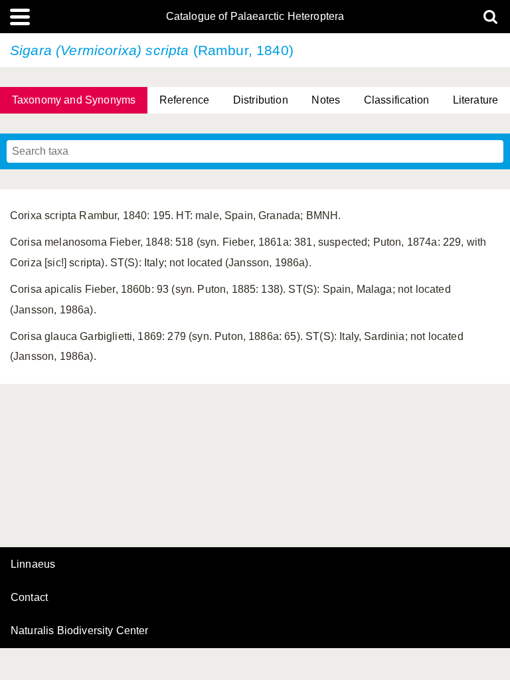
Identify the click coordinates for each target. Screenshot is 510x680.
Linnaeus (33, 564)
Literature (476, 100)
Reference (184, 100)
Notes (325, 100)
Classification (396, 100)
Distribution (260, 100)
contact (29, 597)
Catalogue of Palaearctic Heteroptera (255, 16)
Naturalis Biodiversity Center (80, 631)
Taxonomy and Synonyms (73, 100)
